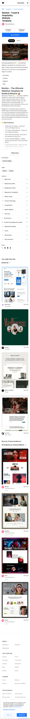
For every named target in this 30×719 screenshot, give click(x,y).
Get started (20, 3)
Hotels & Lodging (7, 161)
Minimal (5, 171)
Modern (11, 171)
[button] (27, 3)
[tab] (15, 75)
